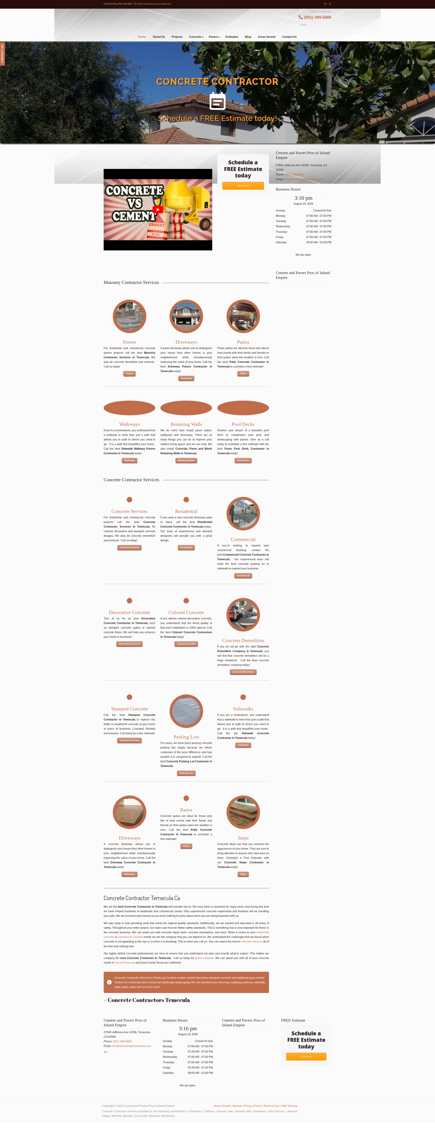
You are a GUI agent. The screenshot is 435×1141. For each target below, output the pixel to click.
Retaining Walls (186, 424)
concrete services (251, 941)
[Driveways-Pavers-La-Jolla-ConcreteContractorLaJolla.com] (186, 316)
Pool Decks (243, 424)
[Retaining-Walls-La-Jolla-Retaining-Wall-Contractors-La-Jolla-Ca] (186, 408)
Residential (186, 511)
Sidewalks (243, 708)
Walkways (129, 424)
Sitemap (237, 1105)
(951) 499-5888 (124, 4)
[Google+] (326, 4)
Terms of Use (271, 1105)
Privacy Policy (252, 1105)
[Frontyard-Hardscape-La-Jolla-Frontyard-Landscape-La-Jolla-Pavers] (129, 316)
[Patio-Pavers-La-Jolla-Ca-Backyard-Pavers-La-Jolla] (243, 316)
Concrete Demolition (243, 640)
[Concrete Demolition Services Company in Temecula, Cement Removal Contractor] (243, 614)
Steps (243, 838)
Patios (243, 342)
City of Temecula (125, 962)
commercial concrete (130, 936)
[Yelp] (329, 4)
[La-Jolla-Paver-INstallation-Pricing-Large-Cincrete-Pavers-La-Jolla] (243, 408)
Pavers (129, 342)
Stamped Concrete (129, 708)
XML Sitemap (289, 1105)
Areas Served (222, 1105)
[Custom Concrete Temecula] (186, 711)
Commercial (243, 539)
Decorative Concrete (129, 612)
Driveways (186, 342)
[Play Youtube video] (158, 210)
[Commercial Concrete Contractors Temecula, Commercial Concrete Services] (243, 513)
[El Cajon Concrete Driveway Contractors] (129, 812)
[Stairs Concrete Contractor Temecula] (243, 812)
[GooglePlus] (106, 1051)
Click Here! (243, 185)
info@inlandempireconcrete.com (154, 4)
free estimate (206, 958)
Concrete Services (129, 511)
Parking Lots (186, 737)
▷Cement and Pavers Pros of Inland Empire (224, 21)
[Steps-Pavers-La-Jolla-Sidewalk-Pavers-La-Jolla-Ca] (129, 408)
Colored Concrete (186, 612)
